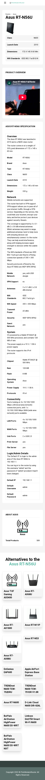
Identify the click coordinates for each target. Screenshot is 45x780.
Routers (8, 14)
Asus (22, 534)
